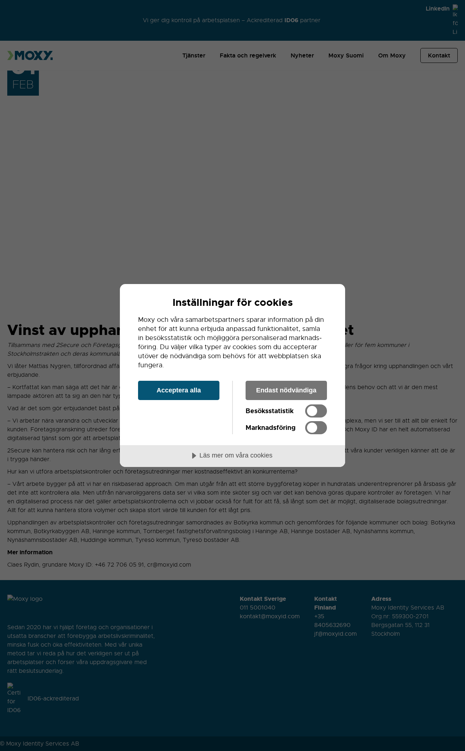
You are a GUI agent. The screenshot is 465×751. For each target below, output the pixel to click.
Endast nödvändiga (286, 390)
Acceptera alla (179, 390)
